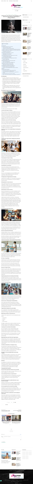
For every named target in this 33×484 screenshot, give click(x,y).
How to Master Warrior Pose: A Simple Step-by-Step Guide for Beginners (29, 47)
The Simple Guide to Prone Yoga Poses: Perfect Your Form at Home (29, 53)
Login (20, 434)
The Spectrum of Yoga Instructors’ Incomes (8, 52)
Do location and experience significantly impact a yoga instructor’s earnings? (11, 72)
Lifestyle (12, 14)
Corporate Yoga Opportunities (6, 61)
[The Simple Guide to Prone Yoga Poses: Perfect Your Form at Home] (25, 53)
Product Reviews (25, 67)
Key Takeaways (4, 45)
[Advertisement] (27, 82)
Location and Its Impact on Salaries (7, 47)
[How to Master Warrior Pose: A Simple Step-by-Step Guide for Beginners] (25, 47)
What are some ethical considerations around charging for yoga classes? (11, 74)
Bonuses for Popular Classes (6, 59)
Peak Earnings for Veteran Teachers (7, 54)
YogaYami (10, 18)
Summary (3, 68)
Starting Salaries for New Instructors (7, 53)
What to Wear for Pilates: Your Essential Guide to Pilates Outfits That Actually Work (29, 42)
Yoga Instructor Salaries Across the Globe (7, 63)
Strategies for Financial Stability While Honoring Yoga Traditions (10, 67)
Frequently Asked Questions (5, 69)
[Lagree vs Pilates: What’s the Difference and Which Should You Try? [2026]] (6, 418)
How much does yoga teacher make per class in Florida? (9, 70)
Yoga (6, 14)
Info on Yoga (9, 14)
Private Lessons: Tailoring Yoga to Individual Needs (9, 62)
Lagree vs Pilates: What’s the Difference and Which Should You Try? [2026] (29, 28)
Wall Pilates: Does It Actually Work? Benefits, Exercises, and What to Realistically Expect (29, 35)
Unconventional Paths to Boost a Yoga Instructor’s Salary (9, 55)
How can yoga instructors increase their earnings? (9, 73)
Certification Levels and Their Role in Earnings (8, 48)
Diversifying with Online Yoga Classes (7, 56)
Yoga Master (15, 14)
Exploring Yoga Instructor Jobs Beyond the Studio (8, 60)
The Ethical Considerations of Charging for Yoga (8, 66)
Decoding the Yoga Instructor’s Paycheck (7, 46)
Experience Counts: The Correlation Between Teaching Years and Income (11, 49)
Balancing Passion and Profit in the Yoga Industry (8, 65)
